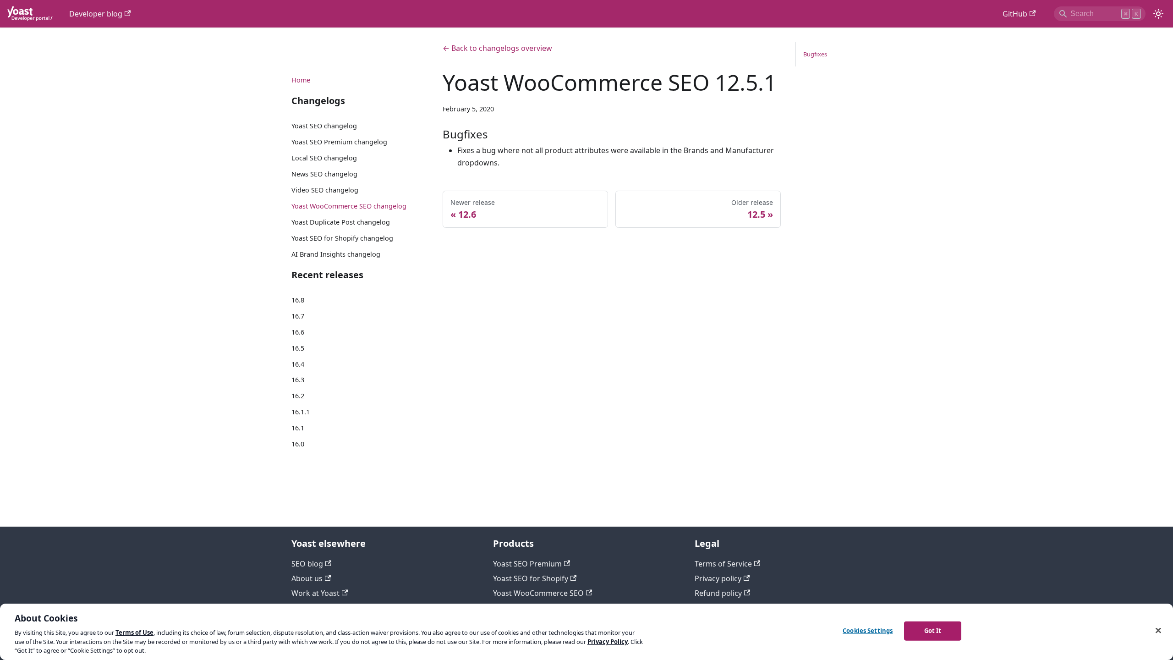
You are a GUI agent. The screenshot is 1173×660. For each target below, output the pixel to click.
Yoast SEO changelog (324, 125)
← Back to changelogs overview (497, 48)
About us (307, 578)
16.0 (297, 444)
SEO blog (307, 564)
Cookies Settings (868, 631)
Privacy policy (718, 578)
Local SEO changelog (324, 158)
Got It (933, 631)
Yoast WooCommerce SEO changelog (348, 206)
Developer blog (95, 14)
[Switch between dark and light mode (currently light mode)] (1158, 13)
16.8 (297, 300)
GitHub (1015, 14)
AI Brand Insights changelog (335, 254)
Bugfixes (815, 54)
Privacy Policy (607, 642)
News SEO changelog (324, 174)
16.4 (297, 364)
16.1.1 (300, 411)
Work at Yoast (315, 593)
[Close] (1158, 631)
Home (300, 80)
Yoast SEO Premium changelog (339, 142)
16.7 (297, 316)
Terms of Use (134, 632)
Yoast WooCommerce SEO (538, 593)
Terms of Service (723, 564)
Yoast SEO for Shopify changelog (342, 238)
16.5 (297, 348)
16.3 (297, 379)
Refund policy (718, 593)
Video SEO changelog (324, 190)
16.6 (297, 332)
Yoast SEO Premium (527, 564)
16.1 (297, 428)
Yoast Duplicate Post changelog (340, 222)
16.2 (297, 395)
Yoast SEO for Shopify (530, 578)
